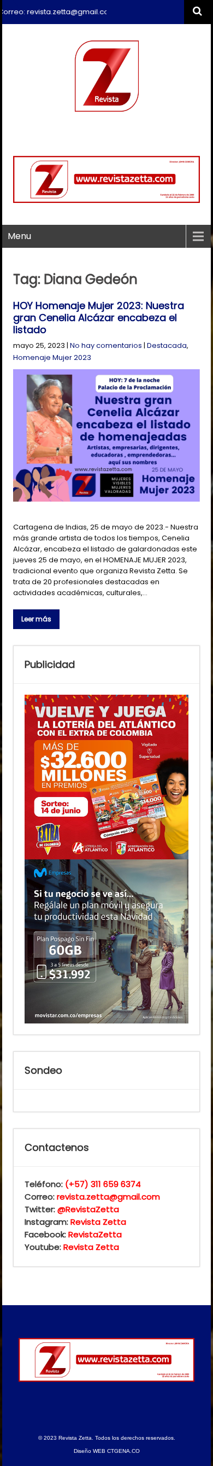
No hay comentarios (106, 345)
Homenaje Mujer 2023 (52, 357)
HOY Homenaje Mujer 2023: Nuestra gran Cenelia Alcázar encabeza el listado (98, 317)
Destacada (167, 345)
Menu (19, 236)
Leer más (36, 619)
